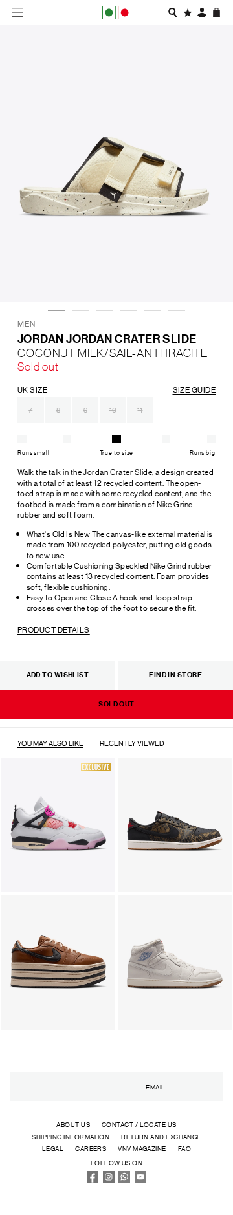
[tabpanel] (116, 163)
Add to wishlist (58, 674)
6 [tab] (174, 275)
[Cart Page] (216, 12)
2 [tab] (78, 275)
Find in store (175, 674)
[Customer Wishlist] (187, 12)
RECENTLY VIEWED (132, 743)
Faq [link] (184, 1148)
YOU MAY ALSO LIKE (50, 743)
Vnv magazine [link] (142, 1148)
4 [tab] (126, 275)
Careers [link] (90, 1148)
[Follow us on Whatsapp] (124, 1180)
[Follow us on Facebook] (92, 1180)
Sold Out (116, 703)
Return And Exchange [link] (161, 1136)
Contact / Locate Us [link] (139, 1124)
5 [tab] (150, 275)
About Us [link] (73, 1124)
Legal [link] (52, 1148)
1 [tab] (54, 275)
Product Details (53, 629)
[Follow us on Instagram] (109, 1180)
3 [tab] (102, 275)
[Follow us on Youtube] (140, 1180)
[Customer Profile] (201, 12)
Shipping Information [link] (70, 1136)
